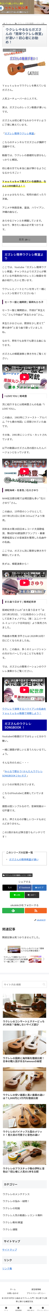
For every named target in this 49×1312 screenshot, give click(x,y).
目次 (21, 239)
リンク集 (7, 1268)
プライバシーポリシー (36, 1293)
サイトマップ (9, 1249)
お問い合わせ (13, 1293)
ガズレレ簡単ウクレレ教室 (19, 133)
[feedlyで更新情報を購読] (13, 910)
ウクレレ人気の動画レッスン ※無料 (18, 875)
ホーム (13, 1289)
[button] (32, 895)
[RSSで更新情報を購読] (36, 910)
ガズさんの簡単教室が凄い (24, 859)
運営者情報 (36, 1289)
